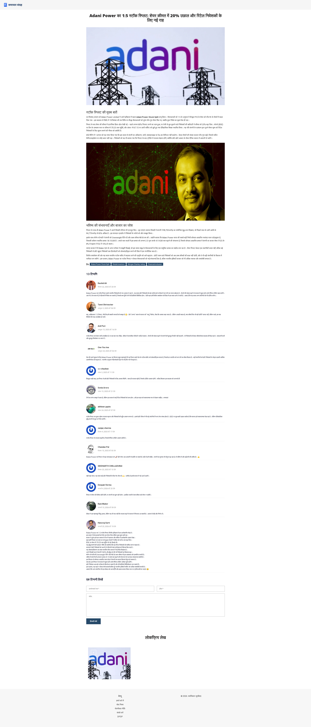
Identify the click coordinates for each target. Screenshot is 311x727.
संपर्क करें (120, 712)
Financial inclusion (155, 264)
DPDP (120, 716)
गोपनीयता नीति (120, 708)
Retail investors (119, 264)
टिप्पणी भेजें (93, 621)
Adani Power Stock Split (100, 264)
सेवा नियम (120, 704)
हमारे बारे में (120, 700)
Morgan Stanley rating (136, 264)
